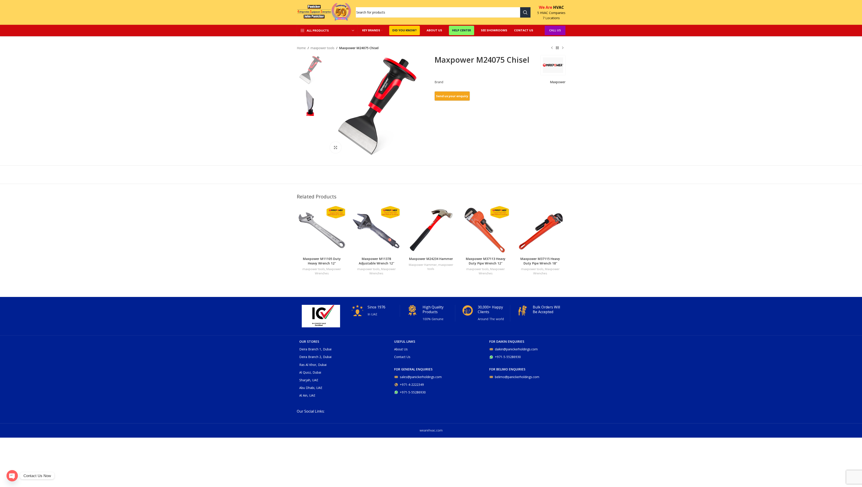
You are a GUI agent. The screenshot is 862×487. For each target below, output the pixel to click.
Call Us (555, 30)
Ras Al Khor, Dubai (313, 365)
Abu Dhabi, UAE (310, 388)
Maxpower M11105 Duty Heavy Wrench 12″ (322, 261)
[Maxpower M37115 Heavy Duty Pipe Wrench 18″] (540, 229)
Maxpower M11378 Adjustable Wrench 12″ (376, 261)
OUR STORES (309, 341)
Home (301, 48)
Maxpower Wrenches (328, 271)
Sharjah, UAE (308, 380)
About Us (401, 349)
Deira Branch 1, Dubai (315, 349)
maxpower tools (322, 48)
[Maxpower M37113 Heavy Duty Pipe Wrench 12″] (486, 229)
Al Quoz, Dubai (310, 372)
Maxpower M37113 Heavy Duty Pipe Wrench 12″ (485, 261)
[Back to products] (557, 48)
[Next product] (562, 48)
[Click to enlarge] (335, 147)
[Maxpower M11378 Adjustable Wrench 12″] (376, 229)
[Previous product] (552, 48)
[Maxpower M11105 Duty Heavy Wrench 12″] (322, 229)
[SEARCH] (525, 12)
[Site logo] (324, 12)
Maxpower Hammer (423, 265)
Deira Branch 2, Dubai (315, 357)
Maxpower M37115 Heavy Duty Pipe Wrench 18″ (540, 261)
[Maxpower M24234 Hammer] (431, 229)
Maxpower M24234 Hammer (431, 259)
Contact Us (402, 357)
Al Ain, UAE (307, 395)
